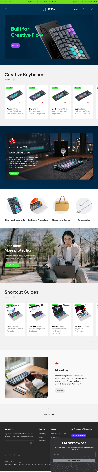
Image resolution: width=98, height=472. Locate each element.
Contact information (44, 464)
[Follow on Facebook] (6, 455)
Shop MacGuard (12, 265)
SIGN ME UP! (74, 460)
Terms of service (31, 464)
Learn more (14, 173)
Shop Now (15, 45)
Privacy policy (19, 464)
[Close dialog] (95, 439)
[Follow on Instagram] (14, 455)
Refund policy (9, 464)
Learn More (60, 390)
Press (41, 437)
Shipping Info (55, 437)
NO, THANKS (74, 466)
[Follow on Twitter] (10, 455)
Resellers (42, 440)
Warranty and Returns (58, 433)
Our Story (42, 433)
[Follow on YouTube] (19, 455)
